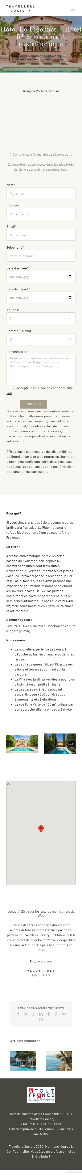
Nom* (11, 185)
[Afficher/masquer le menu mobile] (73, 9)
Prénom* (13, 206)
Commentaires (17, 352)
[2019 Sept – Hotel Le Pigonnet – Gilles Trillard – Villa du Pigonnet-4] (60, 743)
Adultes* (39, 314)
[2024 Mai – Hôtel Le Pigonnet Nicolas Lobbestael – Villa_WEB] (22, 743)
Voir (9, 393)
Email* (11, 226)
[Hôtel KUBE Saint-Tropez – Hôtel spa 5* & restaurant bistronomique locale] (23, 1060)
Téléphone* (15, 247)
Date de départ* (18, 289)
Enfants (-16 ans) (39, 334)
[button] (41, 829)
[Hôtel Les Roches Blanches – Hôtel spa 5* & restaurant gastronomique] (59, 1060)
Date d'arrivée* (17, 268)
